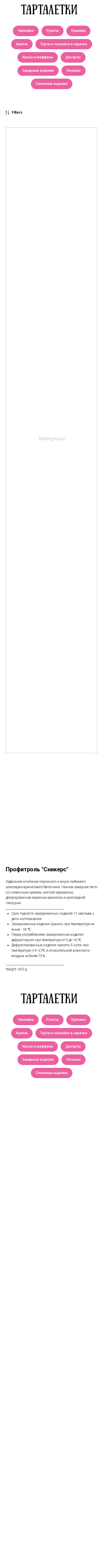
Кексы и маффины (37, 57)
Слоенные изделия (52, 84)
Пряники (78, 31)
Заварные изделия (38, 71)
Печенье (73, 71)
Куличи (22, 44)
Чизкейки (26, 31)
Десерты (73, 57)
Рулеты (52, 31)
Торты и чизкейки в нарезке (63, 44)
